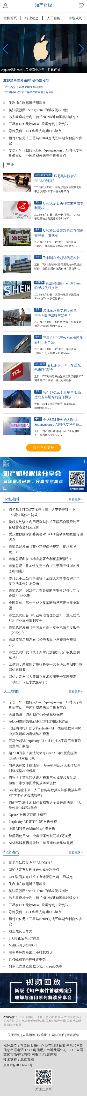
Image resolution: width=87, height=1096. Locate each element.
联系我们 (43, 1035)
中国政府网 (26, 1017)
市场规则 (75, 18)
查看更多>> (76, 499)
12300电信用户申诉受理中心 (46, 1050)
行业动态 (32, 18)
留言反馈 (73, 1035)
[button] (81, 48)
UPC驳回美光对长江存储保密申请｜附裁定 (28, 92)
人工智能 (53, 18)
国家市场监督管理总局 (30, 1021)
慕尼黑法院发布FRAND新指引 (26, 81)
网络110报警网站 (44, 1054)
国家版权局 (14, 1025)
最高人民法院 (63, 1017)
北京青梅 (27, 1060)
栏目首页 (10, 18)
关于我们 (14, 1035)
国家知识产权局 (55, 1021)
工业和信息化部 (44, 1017)
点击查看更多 (43, 448)
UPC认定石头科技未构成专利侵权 (23, 87)
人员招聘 (28, 1035)
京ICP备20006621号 (17, 1065)
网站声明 (58, 1035)
